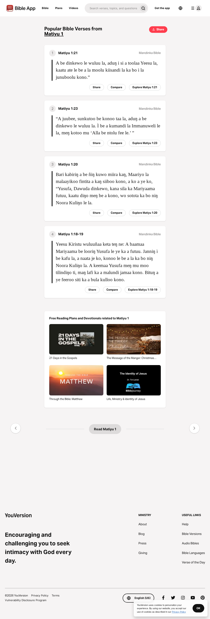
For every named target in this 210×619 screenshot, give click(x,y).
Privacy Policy (39, 595)
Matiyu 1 (54, 34)
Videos (73, 8)
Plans (58, 8)
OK (198, 608)
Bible (45, 8)
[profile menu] (195, 8)
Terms (55, 595)
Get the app (162, 8)
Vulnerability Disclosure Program (25, 600)
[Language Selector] (180, 8)
